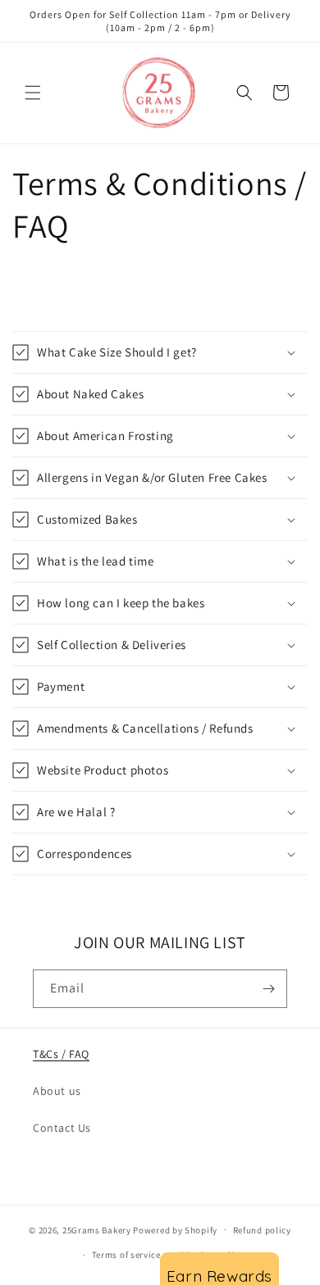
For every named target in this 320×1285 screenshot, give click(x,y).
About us (57, 1090)
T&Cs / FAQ (61, 1054)
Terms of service (126, 1254)
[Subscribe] (268, 988)
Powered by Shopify (175, 1229)
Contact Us (62, 1127)
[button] (33, 93)
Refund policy (262, 1230)
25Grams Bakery (96, 1229)
